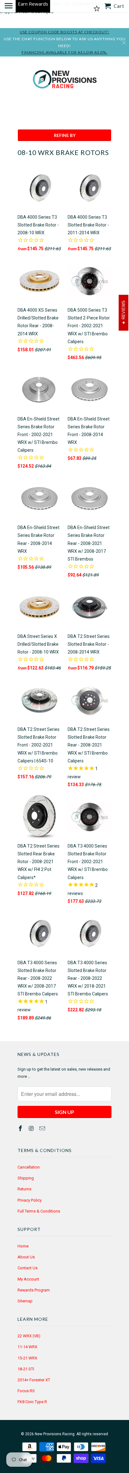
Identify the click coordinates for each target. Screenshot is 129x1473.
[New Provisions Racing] (64, 80)
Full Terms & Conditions (39, 1211)
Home (23, 1246)
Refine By (64, 135)
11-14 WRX (27, 1346)
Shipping (26, 1178)
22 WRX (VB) (29, 1336)
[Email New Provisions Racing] (42, 1128)
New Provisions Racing (55, 1434)
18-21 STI (26, 1369)
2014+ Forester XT (34, 1380)
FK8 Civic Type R (32, 1401)
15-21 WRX (27, 1358)
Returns (24, 1189)
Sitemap (25, 1301)
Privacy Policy (30, 1200)
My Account (28, 1279)
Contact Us (28, 1268)
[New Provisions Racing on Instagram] (31, 1128)
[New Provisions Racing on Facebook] (21, 1128)
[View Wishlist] (97, 8)
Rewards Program (34, 1290)
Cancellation (29, 1167)
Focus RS (26, 1390)
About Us (26, 1257)
